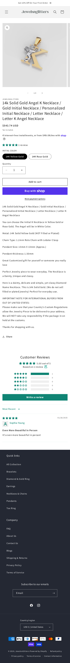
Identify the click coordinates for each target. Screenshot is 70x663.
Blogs (9, 550)
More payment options (35, 199)
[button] (6, 12)
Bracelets (11, 471)
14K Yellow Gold (15, 156)
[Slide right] (42, 93)
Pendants (12, 500)
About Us (11, 535)
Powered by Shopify (38, 651)
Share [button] (9, 336)
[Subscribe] (53, 593)
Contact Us (12, 543)
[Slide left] (27, 93)
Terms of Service (15, 572)
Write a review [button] (34, 397)
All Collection (14, 464)
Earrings (11, 486)
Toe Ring (11, 508)
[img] (10, 418)
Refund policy (56, 651)
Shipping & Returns (17, 557)
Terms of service (34, 656)
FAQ (9, 528)
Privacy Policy (14, 565)
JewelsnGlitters (22, 651)
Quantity (6, 163)
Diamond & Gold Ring (18, 478)
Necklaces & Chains (17, 493)
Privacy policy (17, 656)
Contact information (53, 656)
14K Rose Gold (40, 156)
